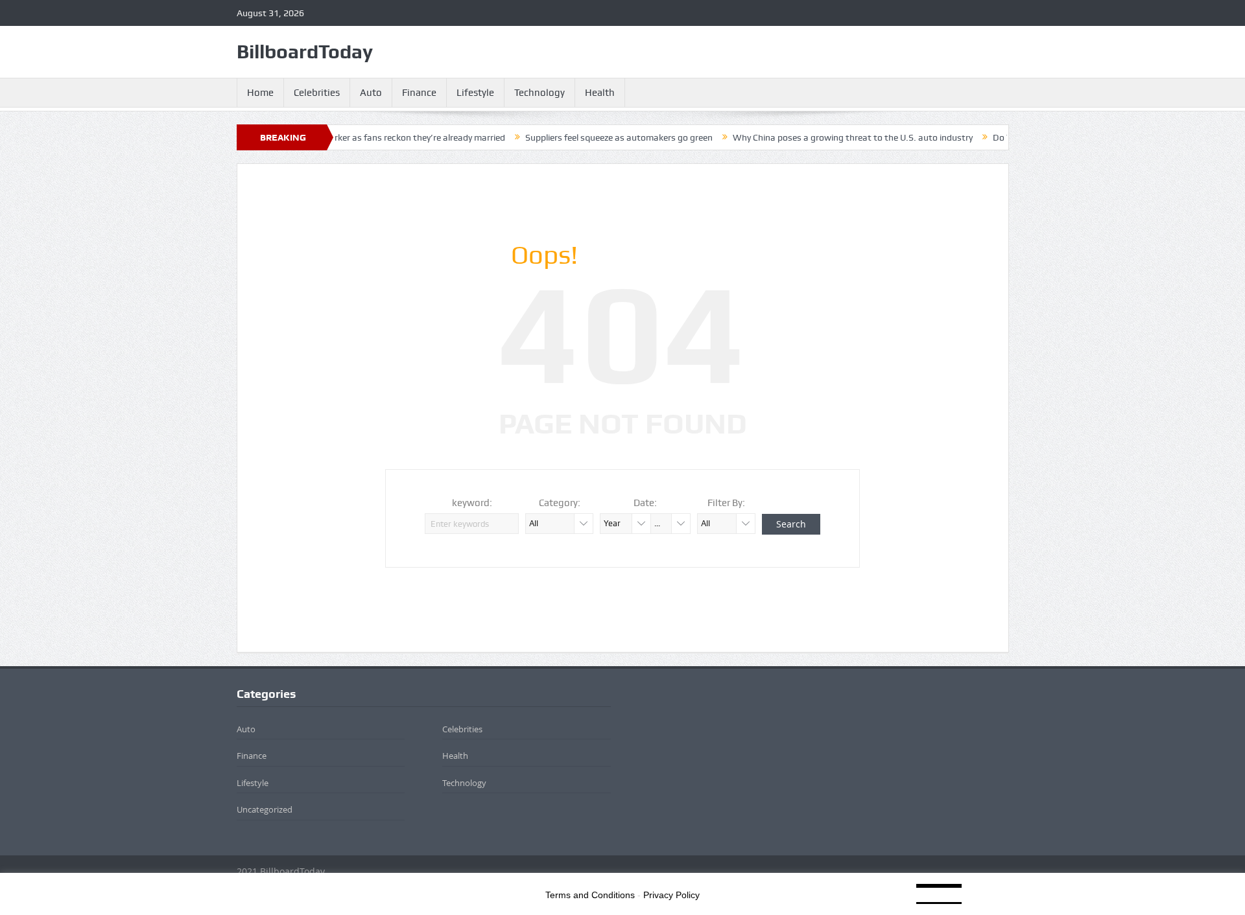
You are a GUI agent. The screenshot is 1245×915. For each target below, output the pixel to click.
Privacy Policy (671, 895)
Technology (539, 92)
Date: (645, 503)
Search (791, 524)
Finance (419, 92)
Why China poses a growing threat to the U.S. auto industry (827, 137)
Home (260, 92)
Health (600, 92)
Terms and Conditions (590, 895)
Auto (371, 92)
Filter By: (726, 503)
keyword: (472, 503)
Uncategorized (264, 809)
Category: (559, 503)
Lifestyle (475, 92)
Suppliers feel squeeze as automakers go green (593, 137)
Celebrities (317, 92)
